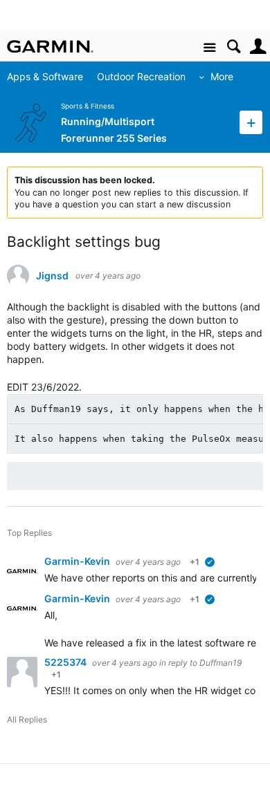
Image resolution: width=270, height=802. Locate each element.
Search (234, 47)
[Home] (50, 46)
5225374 (66, 662)
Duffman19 (220, 663)
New (251, 122)
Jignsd (52, 275)
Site (209, 48)
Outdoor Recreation (141, 76)
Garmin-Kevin (78, 561)
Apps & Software (45, 76)
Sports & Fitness (87, 106)
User (258, 47)
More (221, 76)
